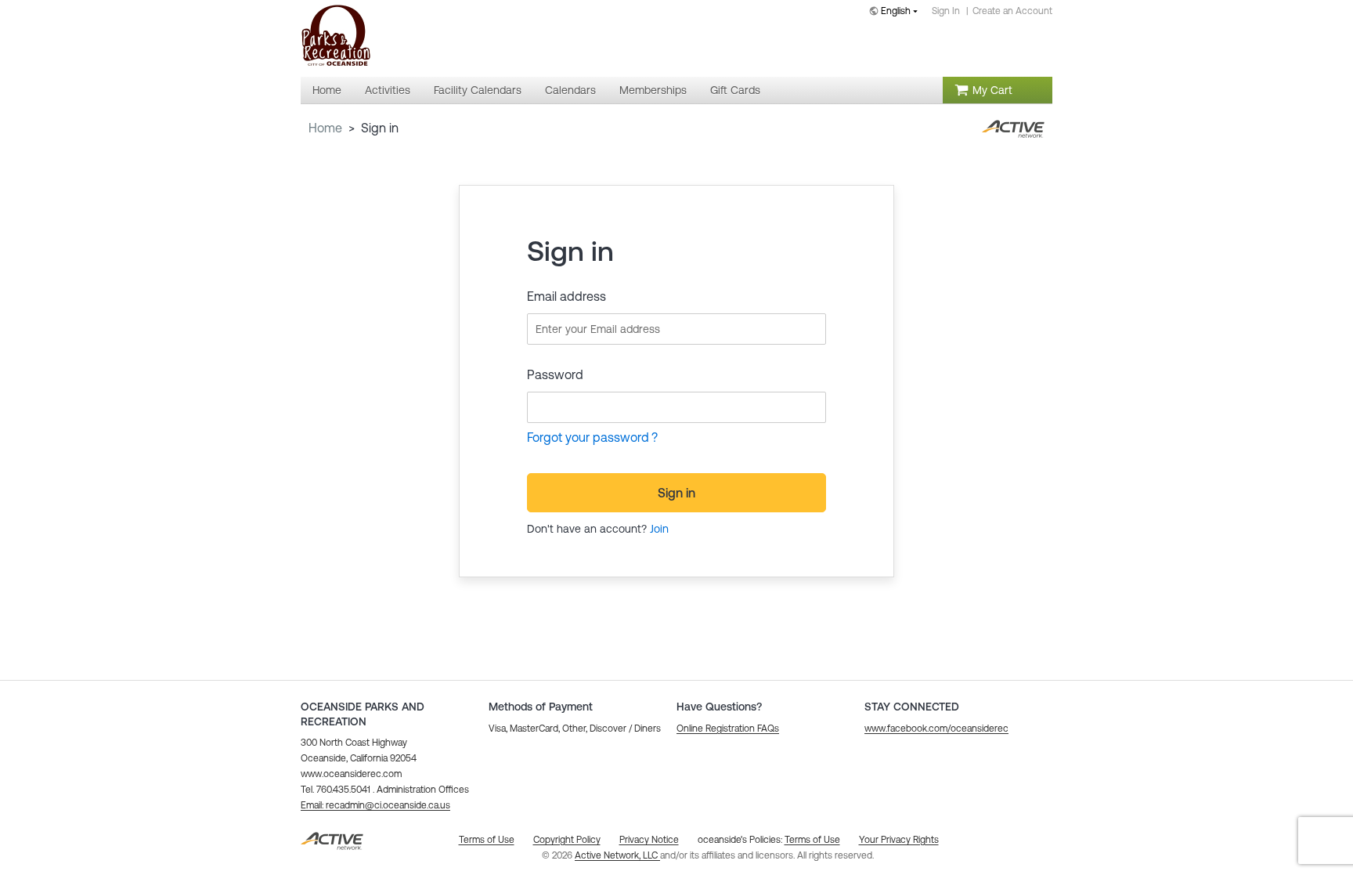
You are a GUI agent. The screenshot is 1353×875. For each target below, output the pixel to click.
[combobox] (896, 12)
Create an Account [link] (1012, 10)
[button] (375, 805)
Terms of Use (812, 839)
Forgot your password (588, 437)
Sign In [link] (946, 10)
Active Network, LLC (617, 855)
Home (325, 128)
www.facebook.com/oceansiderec (936, 728)
